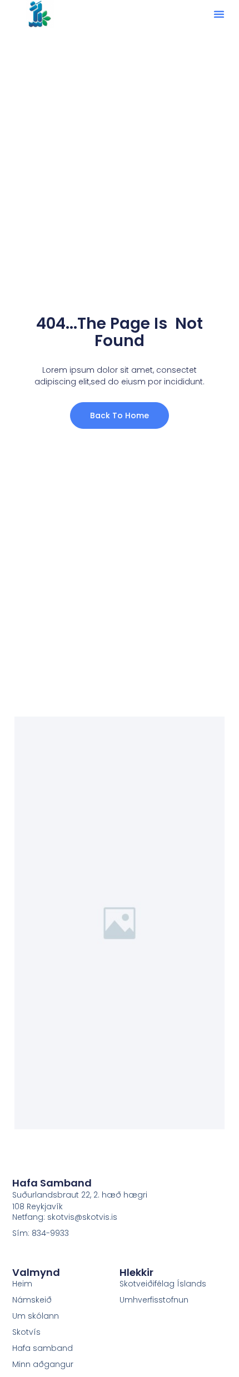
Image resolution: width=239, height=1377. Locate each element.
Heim (22, 1283)
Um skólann (35, 1315)
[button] (219, 14)
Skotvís (26, 1332)
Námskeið (32, 1299)
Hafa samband (42, 1348)
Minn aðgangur (42, 1364)
